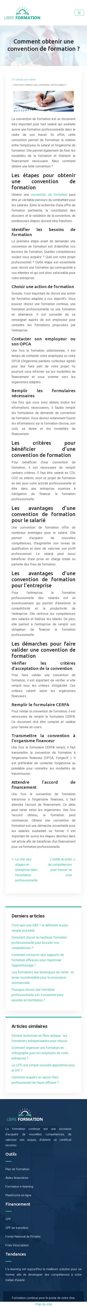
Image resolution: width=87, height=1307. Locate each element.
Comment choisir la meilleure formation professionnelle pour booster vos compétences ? (39, 943)
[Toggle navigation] (79, 13)
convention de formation (49, 195)
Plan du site (43, 1304)
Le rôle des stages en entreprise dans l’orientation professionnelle (26, 869)
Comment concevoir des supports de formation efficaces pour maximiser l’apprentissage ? (38, 960)
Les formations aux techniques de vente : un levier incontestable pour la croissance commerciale (43, 977)
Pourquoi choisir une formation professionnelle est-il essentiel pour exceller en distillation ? (38, 995)
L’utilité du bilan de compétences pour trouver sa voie (60, 867)
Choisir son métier (26, 79)
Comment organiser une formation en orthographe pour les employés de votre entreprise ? (40, 1053)
